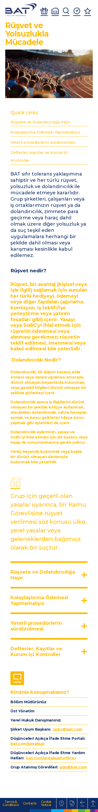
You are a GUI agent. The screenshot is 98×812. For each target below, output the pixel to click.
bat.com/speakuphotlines (51, 758)
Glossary (61, 803)
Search (66, 12)
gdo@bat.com (73, 767)
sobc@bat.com (68, 729)
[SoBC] (21, 9)
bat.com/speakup (27, 743)
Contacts (29, 803)
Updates (77, 12)
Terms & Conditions (11, 803)
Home (55, 12)
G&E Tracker (44, 12)
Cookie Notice (46, 803)
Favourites (87, 12)
